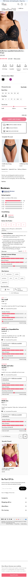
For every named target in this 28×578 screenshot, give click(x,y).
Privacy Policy (17, 523)
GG (18, 99)
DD (3, 99)
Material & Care (13, 169)
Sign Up (22, 488)
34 (8, 93)
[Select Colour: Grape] (10, 79)
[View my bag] (22, 4)
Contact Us (5, 498)
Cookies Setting (23, 523)
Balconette (14, 8)
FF (11, 99)
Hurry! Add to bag (14, 119)
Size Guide (23, 87)
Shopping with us (6, 502)
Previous (1, 30)
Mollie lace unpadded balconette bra (8, 469)
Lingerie (3, 8)
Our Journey (5, 510)
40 (18, 93)
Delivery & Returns (22, 169)
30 (3, 93)
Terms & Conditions (9, 523)
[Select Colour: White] (6, 79)
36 (11, 93)
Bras (8, 8)
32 (5, 93)
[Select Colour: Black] (3, 79)
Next (26, 30)
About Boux (5, 506)
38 (14, 93)
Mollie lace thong (6, 164)
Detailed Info (5, 169)
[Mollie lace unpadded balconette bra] (14, 30)
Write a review (17, 58)
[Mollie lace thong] (10, 150)
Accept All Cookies (14, 575)
